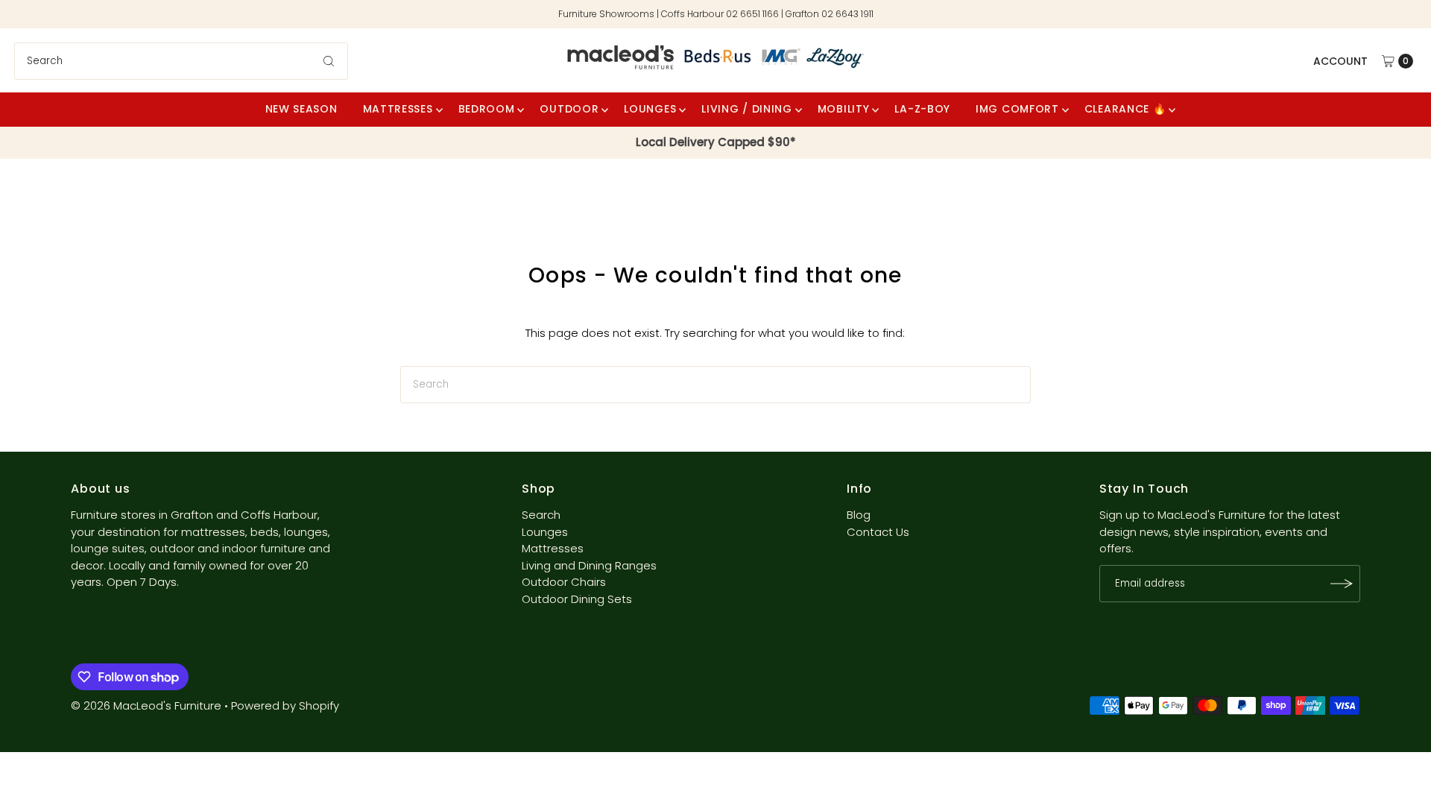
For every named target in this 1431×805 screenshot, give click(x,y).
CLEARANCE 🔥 (1125, 108)
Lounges (545, 532)
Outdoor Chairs (564, 582)
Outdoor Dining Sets (577, 599)
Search (541, 515)
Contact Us (878, 532)
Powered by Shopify (285, 705)
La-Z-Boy (922, 108)
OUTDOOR (569, 108)
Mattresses (398, 108)
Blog (859, 515)
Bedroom (486, 108)
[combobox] (181, 61)
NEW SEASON (301, 108)
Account (1340, 61)
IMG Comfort (1017, 108)
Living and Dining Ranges (589, 565)
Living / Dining (746, 108)
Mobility (844, 108)
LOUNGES (650, 108)
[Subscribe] (1341, 583)
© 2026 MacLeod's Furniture (147, 705)
